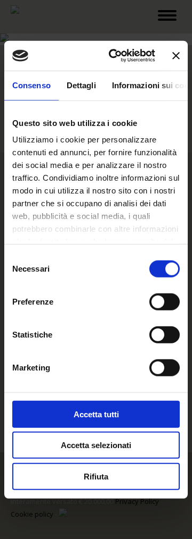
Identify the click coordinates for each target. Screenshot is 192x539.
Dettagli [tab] (81, 84)
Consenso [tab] (31, 84)
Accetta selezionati (96, 445)
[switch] (164, 301)
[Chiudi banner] (176, 56)
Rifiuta (96, 476)
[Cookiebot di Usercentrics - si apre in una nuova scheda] (114, 56)
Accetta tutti (96, 413)
